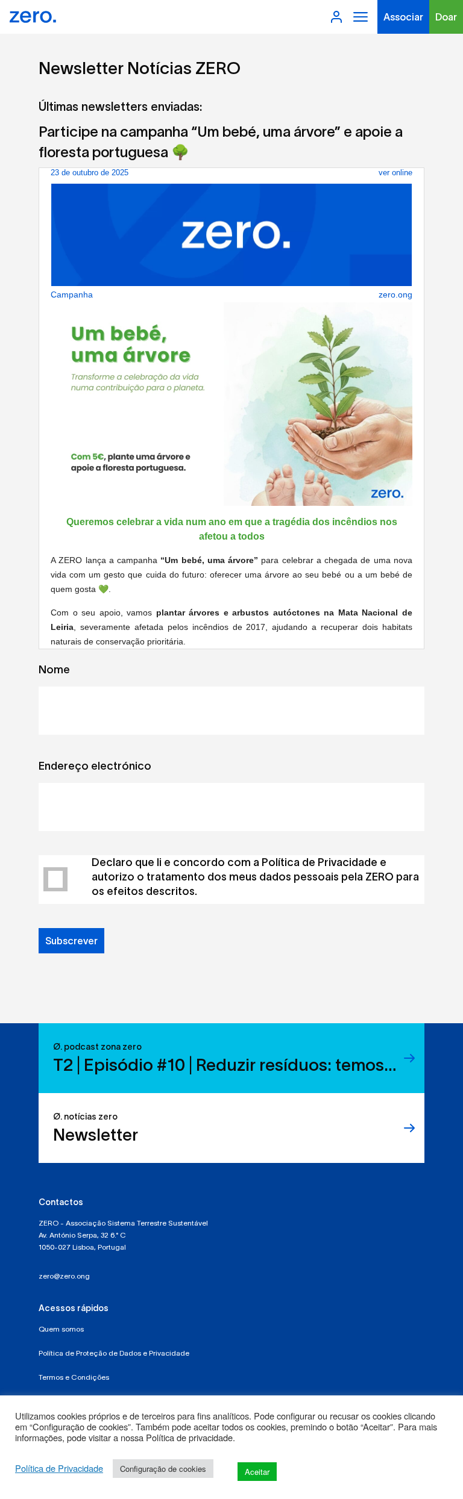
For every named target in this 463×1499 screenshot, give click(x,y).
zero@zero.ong (64, 1276)
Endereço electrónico (95, 766)
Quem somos (61, 1329)
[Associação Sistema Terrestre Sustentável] (33, 17)
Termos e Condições (74, 1377)
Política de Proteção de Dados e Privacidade (114, 1353)
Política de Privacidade (59, 1468)
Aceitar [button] (257, 1471)
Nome (54, 670)
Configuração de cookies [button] (163, 1468)
